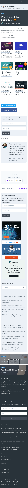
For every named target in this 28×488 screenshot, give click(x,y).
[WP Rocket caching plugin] (21, 85)
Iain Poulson (7, 23)
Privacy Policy (16, 481)
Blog (16, 480)
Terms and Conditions (6, 481)
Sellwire (3, 466)
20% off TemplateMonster (21, 73)
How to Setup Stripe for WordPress (12, 306)
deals (18, 118)
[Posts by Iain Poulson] (4, 146)
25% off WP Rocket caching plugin (20, 92)
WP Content (4, 456)
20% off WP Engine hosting (6, 92)
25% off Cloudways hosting (19, 54)
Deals (2, 13)
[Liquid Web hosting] (7, 66)
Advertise (11, 480)
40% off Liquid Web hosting (6, 73)
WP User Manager (6, 459)
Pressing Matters (5, 472)
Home (2, 480)
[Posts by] (2, 23)
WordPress (18, 148)
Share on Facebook (9, 110)
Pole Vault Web (5, 469)
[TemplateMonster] (21, 66)
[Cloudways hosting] (21, 46)
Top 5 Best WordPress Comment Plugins (13, 296)
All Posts (12, 158)
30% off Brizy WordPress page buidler (6, 54)
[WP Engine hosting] (7, 85)
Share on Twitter (9, 106)
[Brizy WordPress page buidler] (7, 46)
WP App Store (10, 7)
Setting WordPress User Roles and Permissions (13, 432)
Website (18, 158)
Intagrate (11, 156)
